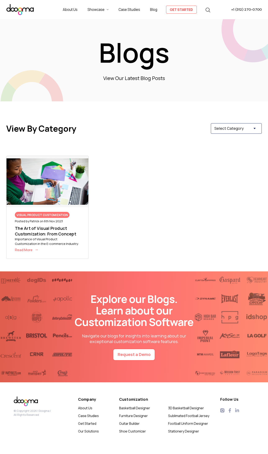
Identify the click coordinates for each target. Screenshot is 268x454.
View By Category (41, 128)
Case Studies (129, 9)
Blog (153, 9)
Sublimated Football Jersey (188, 415)
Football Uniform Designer (188, 423)
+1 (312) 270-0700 (246, 10)
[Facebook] (230, 410)
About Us (70, 9)
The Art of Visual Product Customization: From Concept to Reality (45, 233)
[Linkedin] (237, 410)
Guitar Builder (129, 423)
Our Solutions (88, 431)
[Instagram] (222, 410)
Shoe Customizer (132, 431)
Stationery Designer (183, 431)
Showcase (96, 9)
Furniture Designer (133, 415)
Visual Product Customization (42, 215)
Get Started (181, 9)
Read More (23, 250)
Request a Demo (134, 354)
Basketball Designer (134, 408)
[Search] (205, 9)
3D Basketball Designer (186, 408)
